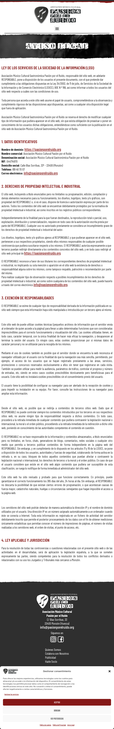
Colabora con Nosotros (57, 653)
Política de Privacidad (59, 725)
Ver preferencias (57, 718)
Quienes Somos (53, 649)
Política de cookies (45, 725)
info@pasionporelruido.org (41, 173)
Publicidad (50, 657)
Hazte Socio (51, 661)
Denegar (57, 710)
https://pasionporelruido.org (42, 149)
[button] (109, 671)
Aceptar (57, 702)
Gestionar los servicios (11, 694)
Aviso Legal (70, 725)
